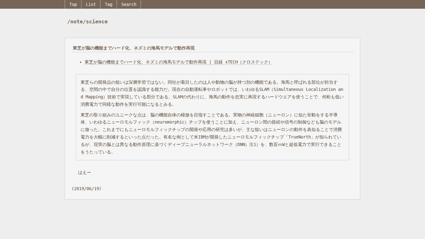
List (91, 4)
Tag (108, 4)
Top (73, 4)
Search (128, 4)
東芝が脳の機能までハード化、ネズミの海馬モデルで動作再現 (134, 47)
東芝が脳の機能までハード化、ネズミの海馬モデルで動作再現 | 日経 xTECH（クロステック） (179, 61)
